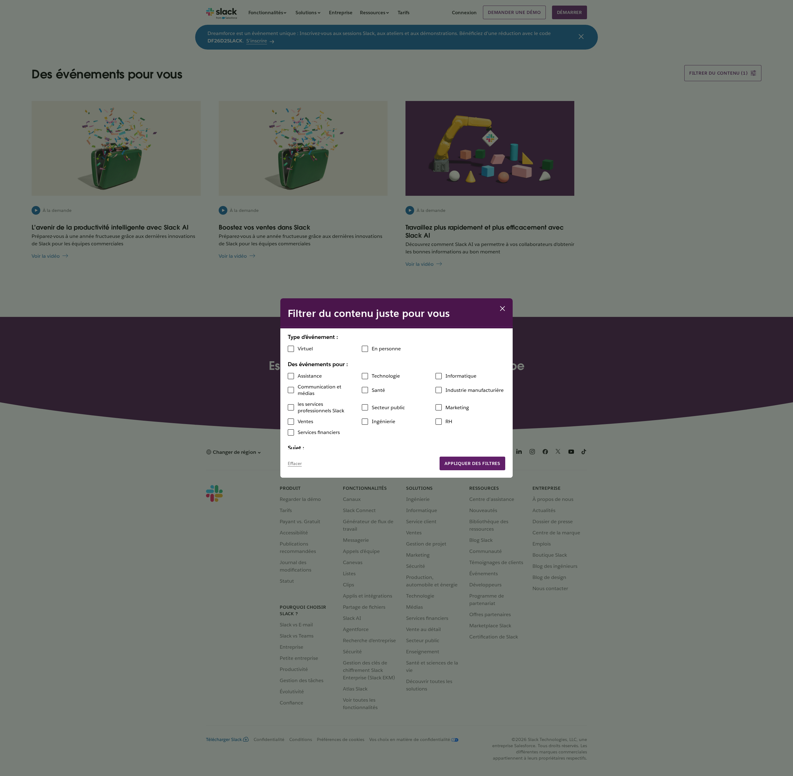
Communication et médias (319, 390)
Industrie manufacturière (474, 390)
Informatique (460, 376)
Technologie (386, 376)
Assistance (310, 376)
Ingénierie (383, 421)
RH (448, 421)
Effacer (295, 463)
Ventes (305, 421)
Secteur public (388, 407)
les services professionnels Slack (321, 407)
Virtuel (305, 348)
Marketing (457, 407)
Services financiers (319, 432)
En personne (386, 348)
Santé (378, 390)
